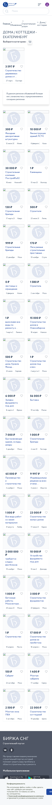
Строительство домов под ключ (38, 364)
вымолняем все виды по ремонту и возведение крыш (12, 325)
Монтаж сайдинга (34, 677)
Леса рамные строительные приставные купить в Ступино (37, 250)
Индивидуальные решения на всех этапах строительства (38, 480)
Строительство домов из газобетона (38, 639)
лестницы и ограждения (11, 288)
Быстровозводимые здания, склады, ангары (13, 441)
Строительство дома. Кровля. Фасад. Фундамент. (13, 364)
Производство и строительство (13, 480)
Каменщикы (36, 172)
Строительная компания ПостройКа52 (12, 175)
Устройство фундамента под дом (36, 558)
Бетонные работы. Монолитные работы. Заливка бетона (13, 600)
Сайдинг (9, 675)
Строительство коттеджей (38, 713)
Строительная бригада (12, 213)
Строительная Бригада (37, 440)
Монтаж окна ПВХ (12, 713)
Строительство (13, 636)
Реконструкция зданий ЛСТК (38, 135)
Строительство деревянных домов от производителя (13, 73)
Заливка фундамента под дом (11, 403)
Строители (35, 211)
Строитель (35, 286)
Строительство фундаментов (38, 599)
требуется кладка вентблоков (11, 561)
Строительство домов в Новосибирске (38, 325)
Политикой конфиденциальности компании (26, 796)
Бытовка (34, 400)
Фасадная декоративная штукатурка (12, 136)
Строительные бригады (12, 249)
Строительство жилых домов (38, 518)
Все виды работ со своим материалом (13, 519)
